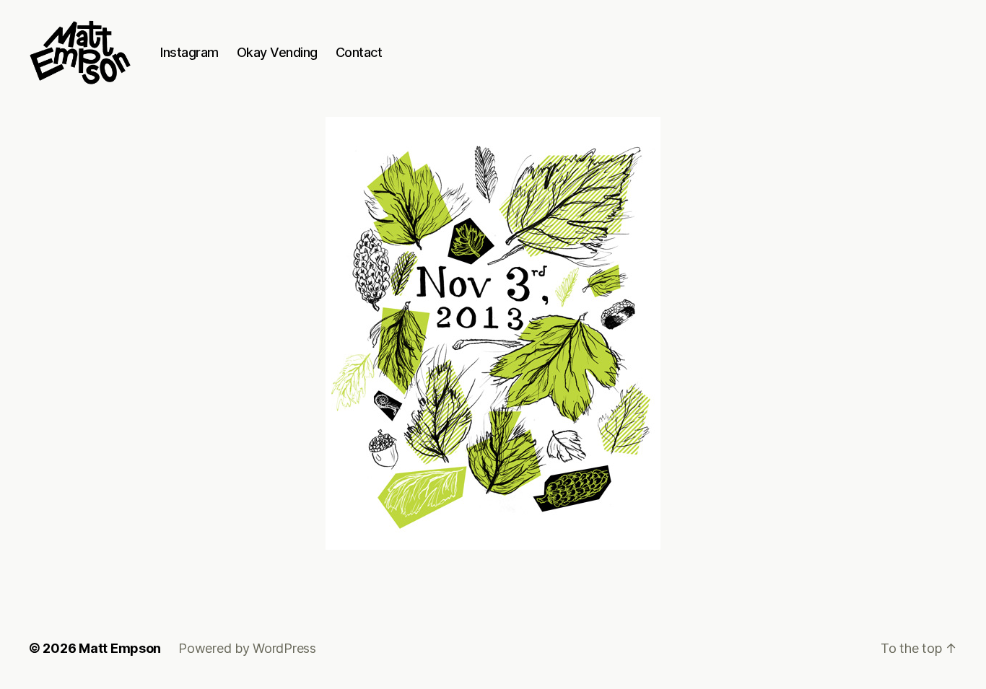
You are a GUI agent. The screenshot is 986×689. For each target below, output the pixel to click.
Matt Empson (120, 648)
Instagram (189, 52)
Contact (359, 52)
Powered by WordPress (247, 648)
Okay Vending (277, 52)
